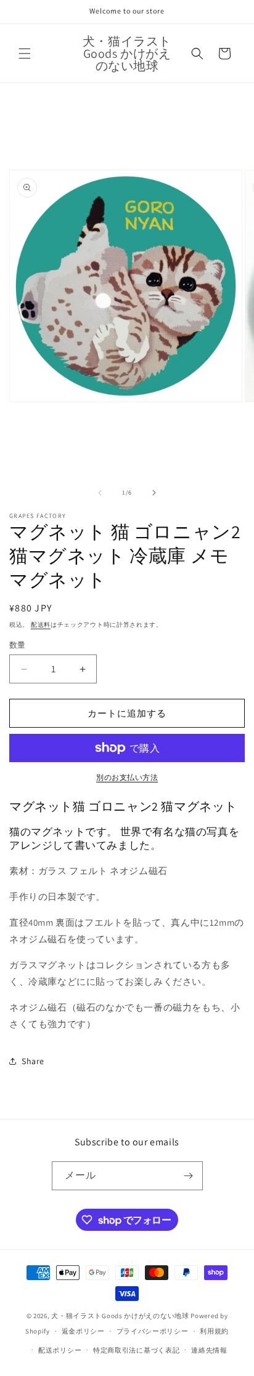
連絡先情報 (209, 1350)
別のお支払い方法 (127, 777)
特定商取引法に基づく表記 (136, 1350)
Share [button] (33, 1061)
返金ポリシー (83, 1331)
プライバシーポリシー (153, 1331)
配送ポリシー (59, 1350)
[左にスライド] (99, 492)
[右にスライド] (154, 492)
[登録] (188, 1175)
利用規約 (214, 1331)
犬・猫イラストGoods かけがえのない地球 (120, 1315)
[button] (24, 53)
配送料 (41, 625)
